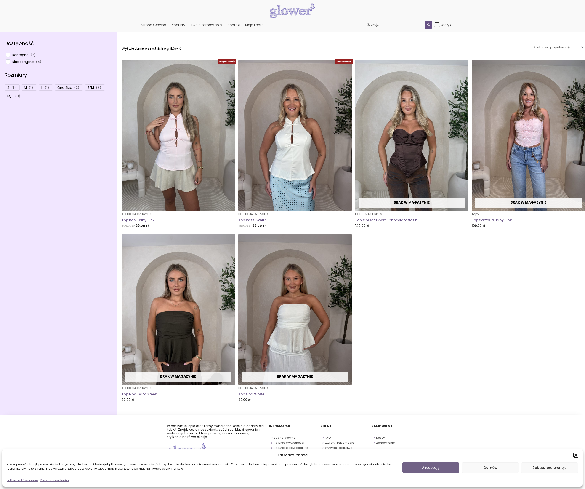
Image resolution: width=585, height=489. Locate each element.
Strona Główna (153, 24)
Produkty (178, 24)
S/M (91, 87)
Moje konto (254, 24)
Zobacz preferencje (549, 467)
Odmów (490, 467)
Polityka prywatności (54, 480)
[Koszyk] (437, 24)
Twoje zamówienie (206, 24)
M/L (10, 96)
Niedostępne (23, 61)
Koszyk (445, 25)
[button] (576, 455)
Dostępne (20, 55)
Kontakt (234, 24)
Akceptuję (430, 467)
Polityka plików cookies (22, 480)
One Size (64, 87)
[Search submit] (428, 25)
